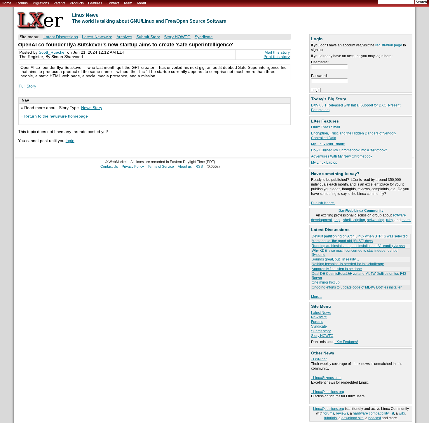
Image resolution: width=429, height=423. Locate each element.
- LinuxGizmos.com (326, 378)
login (70, 141)
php (337, 220)
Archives (124, 37)
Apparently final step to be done (337, 269)
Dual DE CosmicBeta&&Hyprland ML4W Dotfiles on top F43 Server (359, 275)
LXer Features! (346, 342)
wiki (402, 413)
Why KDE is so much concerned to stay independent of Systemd (355, 252)
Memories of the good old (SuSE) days (342, 241)
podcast (374, 418)
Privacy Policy (133, 167)
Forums (22, 3)
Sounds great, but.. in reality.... (335, 259)
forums (328, 413)
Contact (113, 3)
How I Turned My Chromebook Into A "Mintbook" (349, 150)
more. (406, 220)
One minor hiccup (326, 282)
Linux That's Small (325, 127)
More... (316, 297)
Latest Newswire (97, 37)
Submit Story (148, 37)
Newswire (319, 317)
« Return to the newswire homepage (54, 116)
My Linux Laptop (324, 162)
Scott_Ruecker (52, 52)
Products (77, 3)
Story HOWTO (322, 336)
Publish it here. (323, 203)
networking (375, 220)
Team (127, 3)
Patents (59, 3)
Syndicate (319, 326)
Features (95, 3)
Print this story (277, 57)
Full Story (27, 86)
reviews (342, 413)
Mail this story (277, 52)
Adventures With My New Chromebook (341, 156)
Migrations (40, 3)
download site (352, 418)
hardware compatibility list (373, 413)
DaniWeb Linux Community (361, 211)
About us (185, 167)
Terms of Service (161, 167)
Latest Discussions (60, 37)
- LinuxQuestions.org (327, 392)
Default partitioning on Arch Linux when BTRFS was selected (360, 236)
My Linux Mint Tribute (328, 144)
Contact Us (109, 167)
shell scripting (354, 220)
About (141, 3)
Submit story (321, 331)
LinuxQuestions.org (328, 409)
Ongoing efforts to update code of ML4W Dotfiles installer (357, 287)
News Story (91, 108)
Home (6, 3)
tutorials (330, 418)
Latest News (321, 313)
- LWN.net (319, 359)
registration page (388, 45)
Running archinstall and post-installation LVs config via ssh (358, 246)
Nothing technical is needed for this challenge (348, 264)
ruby (389, 220)
